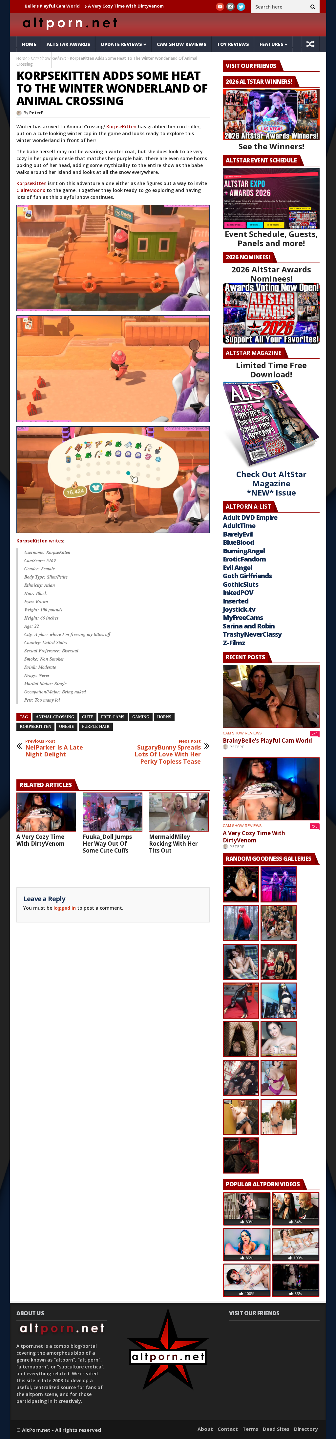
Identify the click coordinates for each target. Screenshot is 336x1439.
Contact (228, 1429)
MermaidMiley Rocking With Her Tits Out (173, 843)
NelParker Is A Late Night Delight (54, 748)
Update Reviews (121, 44)
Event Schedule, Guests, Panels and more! (271, 238)
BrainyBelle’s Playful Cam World (267, 740)
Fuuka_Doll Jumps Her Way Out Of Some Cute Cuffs (107, 843)
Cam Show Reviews (181, 44)
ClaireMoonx (30, 190)
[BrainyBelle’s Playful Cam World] (271, 696)
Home (29, 44)
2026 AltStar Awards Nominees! (271, 274)
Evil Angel (237, 567)
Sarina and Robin (249, 626)
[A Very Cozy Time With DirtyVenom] (46, 812)
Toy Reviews (233, 44)
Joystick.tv (239, 609)
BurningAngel (244, 550)
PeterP (36, 113)
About (205, 1429)
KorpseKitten (121, 126)
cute (87, 717)
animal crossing (55, 717)
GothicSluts (240, 584)
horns (164, 717)
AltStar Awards (68, 44)
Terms (250, 1429)
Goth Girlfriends (247, 575)
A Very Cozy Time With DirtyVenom (78, 6)
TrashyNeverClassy (252, 634)
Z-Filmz (234, 642)
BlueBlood (238, 542)
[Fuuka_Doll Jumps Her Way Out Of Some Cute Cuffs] (112, 812)
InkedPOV (238, 592)
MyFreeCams (243, 617)
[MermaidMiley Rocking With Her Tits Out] (179, 812)
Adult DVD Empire (250, 517)
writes (39, 541)
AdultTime (239, 525)
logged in (64, 908)
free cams (112, 717)
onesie (66, 726)
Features (272, 44)
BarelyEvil (238, 534)
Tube (63, 60)
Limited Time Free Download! (271, 370)
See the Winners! (271, 146)
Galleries (34, 60)
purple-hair (96, 726)
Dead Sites (276, 1429)
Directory (306, 1429)
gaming (140, 717)
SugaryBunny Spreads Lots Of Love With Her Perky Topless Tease (168, 752)
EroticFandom (244, 559)
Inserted (235, 601)
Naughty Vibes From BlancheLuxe (161, 6)
